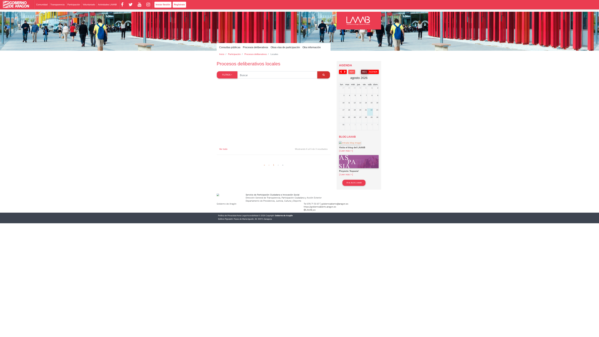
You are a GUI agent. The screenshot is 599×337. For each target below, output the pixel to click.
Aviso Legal (242, 216)
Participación (73, 4)
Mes (364, 72)
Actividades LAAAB (107, 4)
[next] (345, 72)
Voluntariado (89, 4)
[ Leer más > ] (346, 150)
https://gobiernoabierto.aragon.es (320, 206)
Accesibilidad (252, 216)
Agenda (373, 72)
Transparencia (57, 4)
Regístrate (179, 4)
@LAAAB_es (310, 210)
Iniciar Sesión (163, 4)
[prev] (341, 72)
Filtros (226, 75)
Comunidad (42, 4)
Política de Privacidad (227, 216)
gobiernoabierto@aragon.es (334, 204)
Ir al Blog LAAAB (354, 183)
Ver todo (223, 149)
